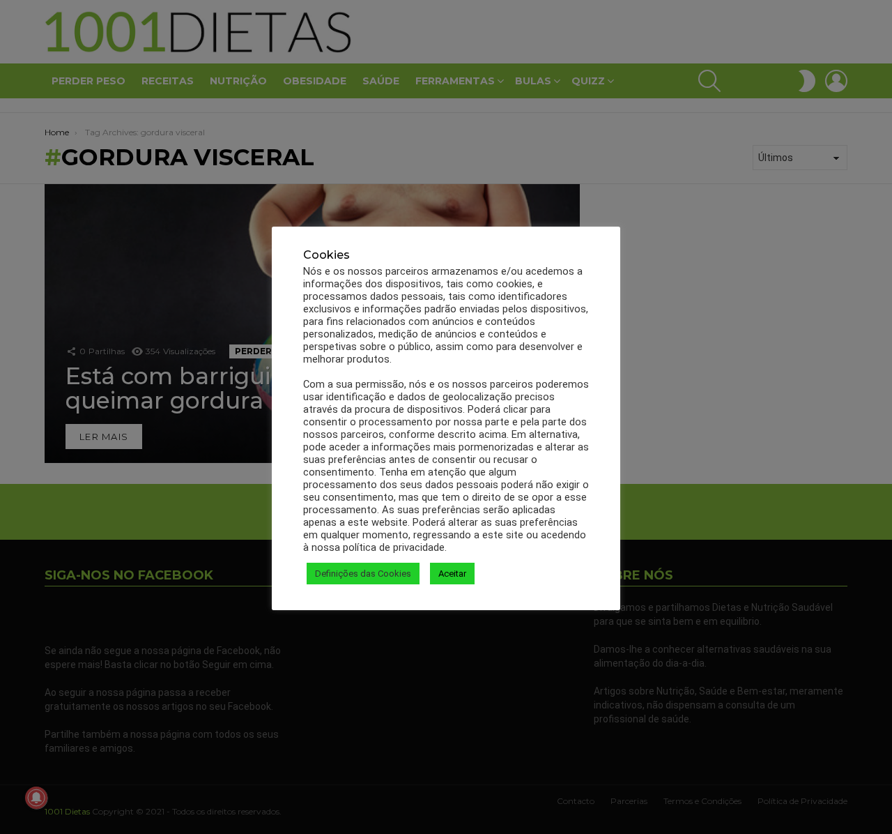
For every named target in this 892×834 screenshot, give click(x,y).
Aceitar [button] (452, 573)
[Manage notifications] (36, 798)
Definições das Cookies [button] (363, 573)
